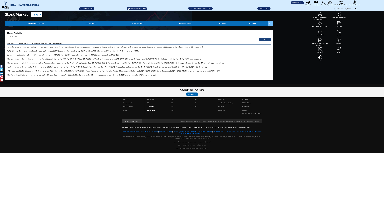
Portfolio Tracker (128, 106)
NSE (172, 103)
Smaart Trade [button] (263, 8)
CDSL (172, 106)
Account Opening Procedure (149, 132)
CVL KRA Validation (218, 132)
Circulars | (221, 103)
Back (265, 39)
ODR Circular (151, 110)
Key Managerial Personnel (181, 132)
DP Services (221, 110)
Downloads (221, 99)
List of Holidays (228, 103)
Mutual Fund (150, 99)
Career (125, 110)
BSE (172, 99)
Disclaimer (245, 99)
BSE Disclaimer (246, 103)
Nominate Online (88, 8)
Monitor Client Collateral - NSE (194, 133)
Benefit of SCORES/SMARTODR (251, 113)
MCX (172, 110)
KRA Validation (207, 132)
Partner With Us (127, 103)
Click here (192, 94)
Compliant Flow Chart (165, 132)
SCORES (244, 110)
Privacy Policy (246, 106)
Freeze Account (241, 132)
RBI (195, 106)
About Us (125, 99)
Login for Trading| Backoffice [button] (200, 8)
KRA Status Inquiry (196, 132)
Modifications (296, 3)
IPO (148, 103)
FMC (196, 103)
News (35, 14)
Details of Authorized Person (131, 132)
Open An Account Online (138, 8)
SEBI (196, 99)
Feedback (221, 106)
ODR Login (150, 106)
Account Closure (231, 132)
